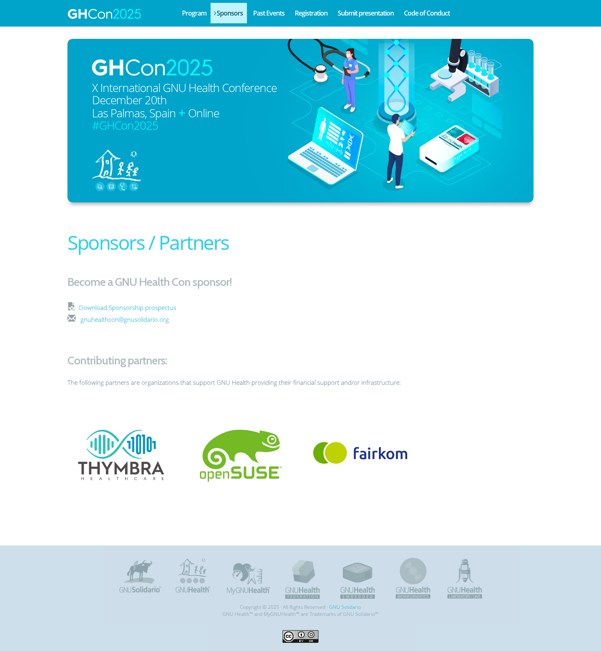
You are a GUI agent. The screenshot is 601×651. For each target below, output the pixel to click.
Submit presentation (366, 13)
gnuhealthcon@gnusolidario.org (125, 319)
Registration (311, 13)
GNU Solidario (345, 607)
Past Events (269, 13)
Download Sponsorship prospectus (127, 307)
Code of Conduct (427, 13)
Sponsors (230, 13)
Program (194, 13)
